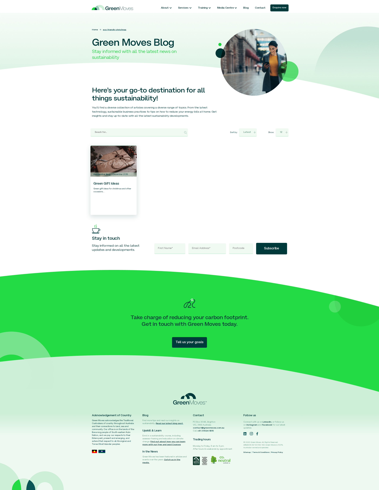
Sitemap (247, 452)
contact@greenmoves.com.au (208, 428)
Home (95, 30)
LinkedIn (267, 422)
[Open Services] (190, 8)
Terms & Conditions (261, 452)
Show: (271, 132)
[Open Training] (209, 8)
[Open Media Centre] (236, 8)
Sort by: (233, 132)
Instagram (251, 425)
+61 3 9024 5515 (205, 431)
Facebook (267, 425)
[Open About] (170, 8)
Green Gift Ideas (106, 183)
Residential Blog (101, 174)
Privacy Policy (277, 452)
